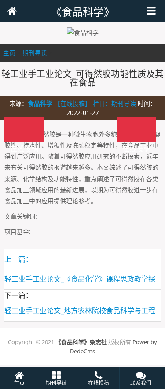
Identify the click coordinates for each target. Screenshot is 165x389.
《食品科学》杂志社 (81, 342)
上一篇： (18, 259)
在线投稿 (136, 129)
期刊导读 (34, 52)
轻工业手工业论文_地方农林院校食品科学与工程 (79, 310)
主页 (9, 52)
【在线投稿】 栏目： (82, 103)
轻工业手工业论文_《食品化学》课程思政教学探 (79, 279)
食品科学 (40, 103)
